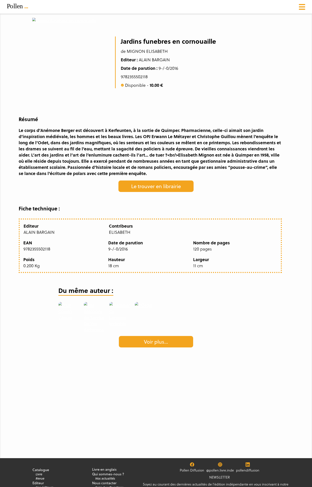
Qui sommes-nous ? (108, 474)
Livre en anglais (104, 469)
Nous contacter (104, 483)
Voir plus (156, 341)
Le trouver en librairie (156, 186)
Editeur (38, 483)
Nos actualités (105, 478)
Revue (40, 478)
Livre (39, 474)
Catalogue (40, 469)
